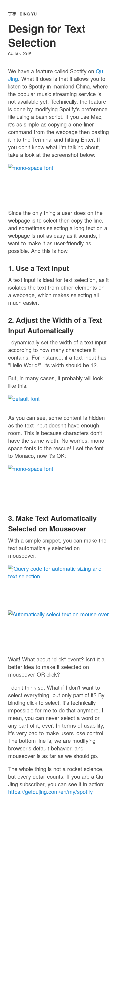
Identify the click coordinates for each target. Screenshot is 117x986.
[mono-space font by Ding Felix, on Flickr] (58, 184)
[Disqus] (58, 898)
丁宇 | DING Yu (22, 14)
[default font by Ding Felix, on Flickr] (58, 401)
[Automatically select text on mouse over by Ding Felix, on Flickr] (58, 630)
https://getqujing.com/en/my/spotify (50, 791)
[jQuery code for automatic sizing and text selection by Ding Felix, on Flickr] (58, 585)
